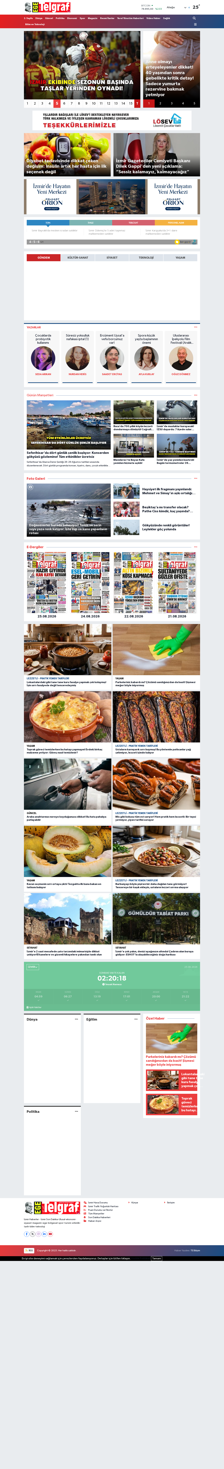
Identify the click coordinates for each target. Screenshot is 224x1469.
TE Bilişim (195, 1250)
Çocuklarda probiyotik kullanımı (43, 339)
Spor (82, 18)
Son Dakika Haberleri (99, 1217)
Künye (135, 1202)
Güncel (49, 18)
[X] (32, 1234)
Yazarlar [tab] (34, 327)
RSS (30, 1250)
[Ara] (194, 18)
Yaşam (119, 678)
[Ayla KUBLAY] (146, 358)
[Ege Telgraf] (47, 7)
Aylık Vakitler (35, 1007)
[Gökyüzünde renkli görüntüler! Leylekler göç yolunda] (126, 527)
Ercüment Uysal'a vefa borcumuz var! (112, 339)
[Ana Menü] (195, 24)
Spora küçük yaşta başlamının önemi (146, 339)
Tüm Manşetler (96, 1213)
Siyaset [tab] (112, 257)
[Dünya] (76, 1019)
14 (123, 103)
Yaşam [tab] (180, 257)
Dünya (38, 18)
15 (130, 103)
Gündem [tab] (44, 257)
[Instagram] (38, 1234)
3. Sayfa (28, 18)
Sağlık (166, 18)
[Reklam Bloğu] (112, 120)
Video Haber (153, 18)
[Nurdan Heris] (77, 358)
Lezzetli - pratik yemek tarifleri (48, 678)
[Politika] (76, 1111)
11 (101, 103)
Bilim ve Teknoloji (35, 24)
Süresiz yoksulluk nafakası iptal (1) (77, 337)
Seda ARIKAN (43, 374)
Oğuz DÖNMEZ (181, 374)
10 (94, 103)
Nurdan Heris (77, 374)
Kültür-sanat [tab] (78, 257)
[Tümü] (195, 547)
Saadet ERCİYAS (112, 374)
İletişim (171, 1202)
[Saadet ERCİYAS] (112, 358)
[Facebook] (26, 1234)
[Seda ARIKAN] (43, 358)
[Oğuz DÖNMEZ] (181, 358)
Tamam (156, 1258)
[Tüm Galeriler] (195, 478)
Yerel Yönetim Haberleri (130, 18)
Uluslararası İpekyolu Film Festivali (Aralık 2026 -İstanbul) (181, 339)
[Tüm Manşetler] (195, 395)
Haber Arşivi (94, 1221)
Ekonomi (72, 18)
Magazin (92, 18)
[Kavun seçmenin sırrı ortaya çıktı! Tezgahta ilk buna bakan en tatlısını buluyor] (67, 851)
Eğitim (91, 1019)
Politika (60, 18)
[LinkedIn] (44, 1234)
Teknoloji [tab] (146, 257)
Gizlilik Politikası (141, 1258)
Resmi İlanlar (107, 18)
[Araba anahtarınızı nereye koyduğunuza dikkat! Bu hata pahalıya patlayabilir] (67, 784)
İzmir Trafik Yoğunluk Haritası (103, 1206)
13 (116, 103)
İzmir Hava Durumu (98, 1202)
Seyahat (32, 948)
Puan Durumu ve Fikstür (100, 1210)
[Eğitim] (136, 1019)
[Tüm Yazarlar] (195, 327)
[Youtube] (50, 1234)
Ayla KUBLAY (146, 374)
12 (108, 103)
